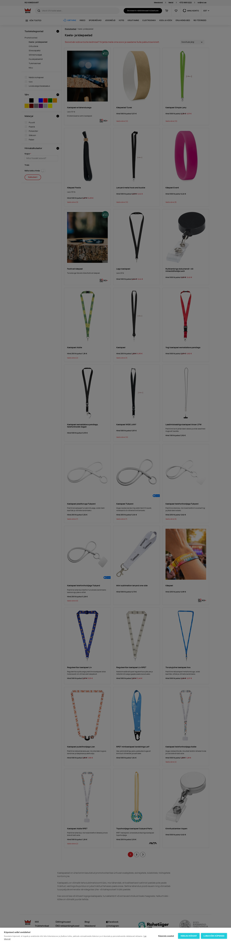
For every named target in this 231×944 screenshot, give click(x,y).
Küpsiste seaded (166, 936)
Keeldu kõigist (189, 936)
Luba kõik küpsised (214, 936)
